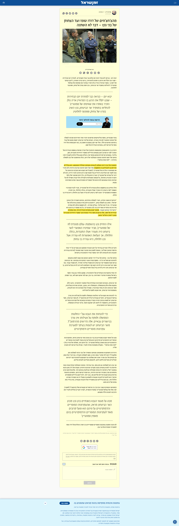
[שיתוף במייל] (73, 13)
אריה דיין (108, 12)
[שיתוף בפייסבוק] (66, 13)
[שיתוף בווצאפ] (63, 13)
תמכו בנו (64, 503)
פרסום (90, 483)
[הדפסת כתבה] (80, 73)
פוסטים (101, 12)
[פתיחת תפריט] (4, 3)
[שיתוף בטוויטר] (70, 13)
